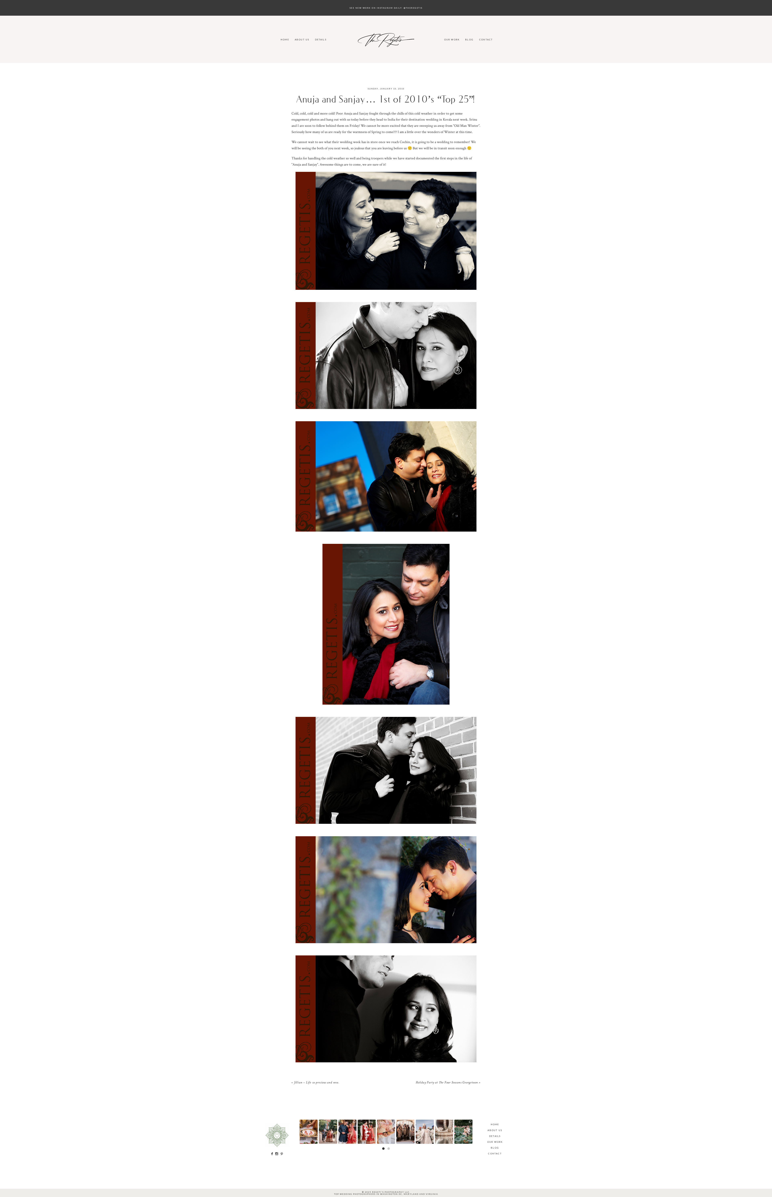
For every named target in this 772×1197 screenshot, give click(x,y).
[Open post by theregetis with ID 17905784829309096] (367, 1132)
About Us (302, 39)
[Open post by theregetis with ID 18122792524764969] (405, 1132)
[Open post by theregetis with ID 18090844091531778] (386, 1132)
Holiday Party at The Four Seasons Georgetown (447, 1082)
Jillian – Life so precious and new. (316, 1082)
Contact (486, 39)
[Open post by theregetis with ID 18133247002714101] (463, 1132)
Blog (469, 39)
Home (285, 39)
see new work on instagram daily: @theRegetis (386, 8)
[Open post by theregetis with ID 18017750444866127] (425, 1132)
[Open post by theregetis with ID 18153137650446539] (309, 1132)
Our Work (452, 39)
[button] (302, 1132)
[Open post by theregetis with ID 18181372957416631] (347, 1132)
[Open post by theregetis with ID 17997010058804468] (444, 1132)
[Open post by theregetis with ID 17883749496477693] (328, 1132)
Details (320, 39)
